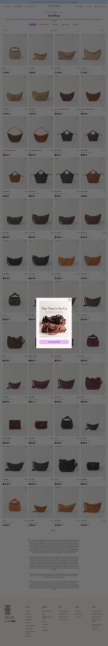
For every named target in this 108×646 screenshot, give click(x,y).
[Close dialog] (69, 299)
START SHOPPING (54, 342)
